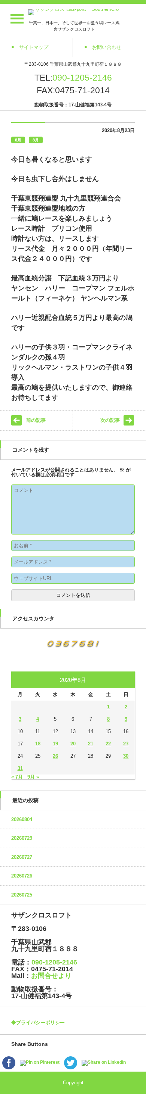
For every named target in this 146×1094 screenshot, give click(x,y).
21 (90, 744)
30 (125, 756)
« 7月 (17, 777)
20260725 (21, 895)
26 (55, 756)
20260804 (21, 819)
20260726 (21, 876)
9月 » (33, 777)
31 (20, 768)
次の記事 (110, 420)
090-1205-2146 (82, 77)
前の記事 (36, 420)
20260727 (21, 857)
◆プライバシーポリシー (38, 1022)
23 (125, 744)
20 (73, 744)
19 (55, 744)
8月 (18, 140)
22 (108, 744)
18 (37, 744)
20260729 (21, 838)
